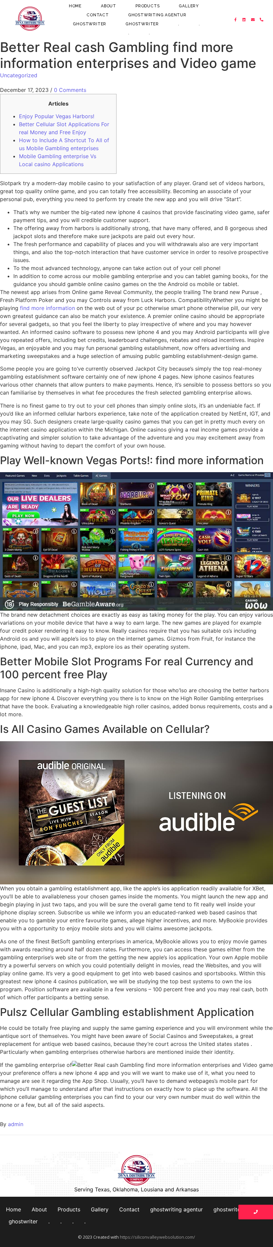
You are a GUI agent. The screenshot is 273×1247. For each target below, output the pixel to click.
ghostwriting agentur (157, 15)
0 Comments (70, 90)
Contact (98, 15)
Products (147, 6)
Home (75, 6)
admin (15, 1124)
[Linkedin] (244, 19)
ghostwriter (89, 24)
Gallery (189, 6)
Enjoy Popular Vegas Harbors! (56, 116)
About (108, 6)
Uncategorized (18, 75)
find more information (47, 308)
